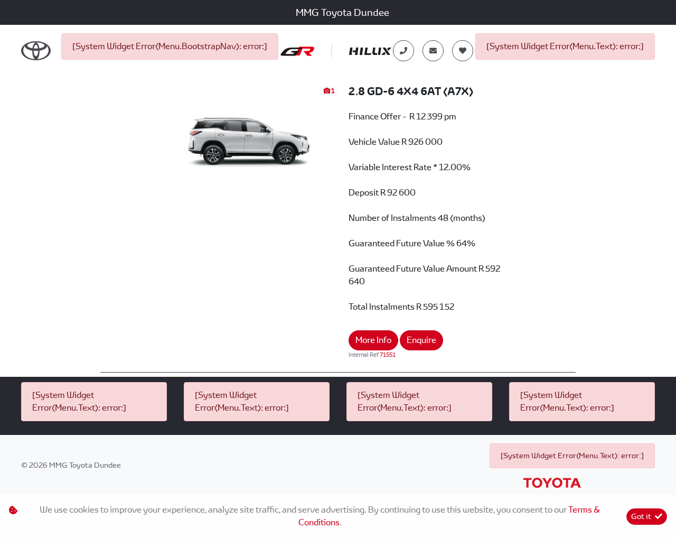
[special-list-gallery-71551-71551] (249, 134)
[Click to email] (433, 50)
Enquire (421, 340)
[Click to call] (403, 50)
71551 (388, 354)
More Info (373, 340)
